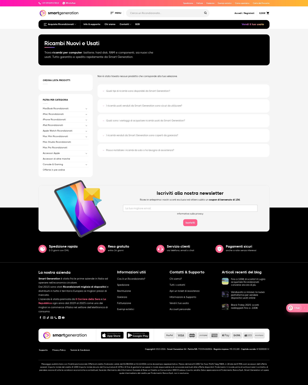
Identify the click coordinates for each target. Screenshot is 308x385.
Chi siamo (110, 24)
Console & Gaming (53, 164)
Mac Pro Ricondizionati (55, 147)
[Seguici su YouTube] (63, 317)
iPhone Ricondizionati (54, 120)
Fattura (200, 3)
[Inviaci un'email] (52, 317)
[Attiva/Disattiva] (86, 108)
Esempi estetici (225, 3)
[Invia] (205, 13)
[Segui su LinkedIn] (59, 317)
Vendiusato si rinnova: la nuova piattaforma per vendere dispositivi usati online (248, 295)
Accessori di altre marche (56, 159)
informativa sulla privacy (190, 214)
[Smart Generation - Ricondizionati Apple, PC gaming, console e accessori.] (58, 13)
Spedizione (188, 3)
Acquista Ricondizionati (61, 24)
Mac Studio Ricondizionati (57, 142)
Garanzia (210, 3)
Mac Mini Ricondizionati (55, 136)
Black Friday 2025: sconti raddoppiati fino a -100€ (245, 306)
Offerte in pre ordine (54, 170)
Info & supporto (92, 24)
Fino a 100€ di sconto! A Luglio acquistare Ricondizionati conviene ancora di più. (248, 282)
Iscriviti (190, 222)
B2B (137, 24)
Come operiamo (242, 3)
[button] (115, 13)
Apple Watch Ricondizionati (57, 131)
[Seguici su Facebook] (40, 317)
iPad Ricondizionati (53, 125)
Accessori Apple (51, 153)
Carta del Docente (261, 3)
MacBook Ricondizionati (55, 108)
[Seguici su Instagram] (44, 317)
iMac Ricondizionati (53, 114)
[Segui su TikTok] (48, 317)
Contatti (124, 24)
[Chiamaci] (55, 317)
